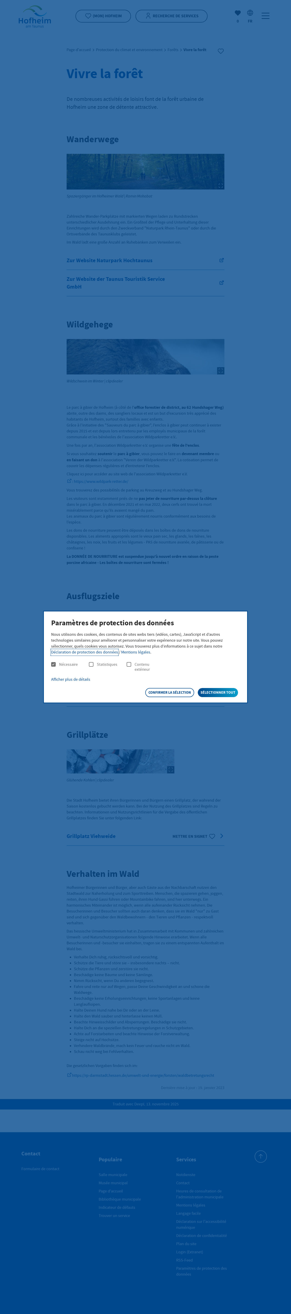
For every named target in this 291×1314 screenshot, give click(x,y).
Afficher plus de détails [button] (70, 679)
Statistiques (107, 664)
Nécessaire (68, 664)
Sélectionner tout (218, 692)
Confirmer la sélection (169, 692)
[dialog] (145, 657)
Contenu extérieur (142, 667)
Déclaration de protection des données (84, 652)
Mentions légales (135, 652)
